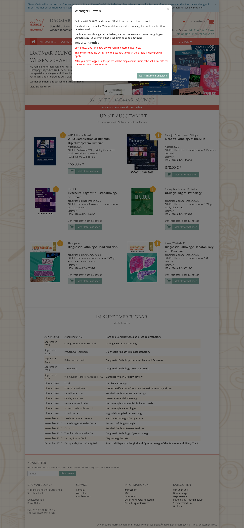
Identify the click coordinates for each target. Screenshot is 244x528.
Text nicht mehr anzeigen (153, 75)
